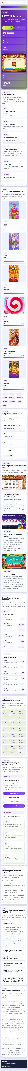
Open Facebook (14, 801)
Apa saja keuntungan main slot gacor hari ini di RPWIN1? (12, 957)
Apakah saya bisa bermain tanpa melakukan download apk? (12, 971)
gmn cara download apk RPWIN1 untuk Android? (12, 951)
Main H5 (20, 28)
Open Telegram (14, 793)
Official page (6, 1066)
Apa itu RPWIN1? (8, 923)
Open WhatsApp (14, 797)
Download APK (8, 28)
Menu (24, 2)
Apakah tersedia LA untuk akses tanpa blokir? (12, 964)
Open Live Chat (14, 806)
